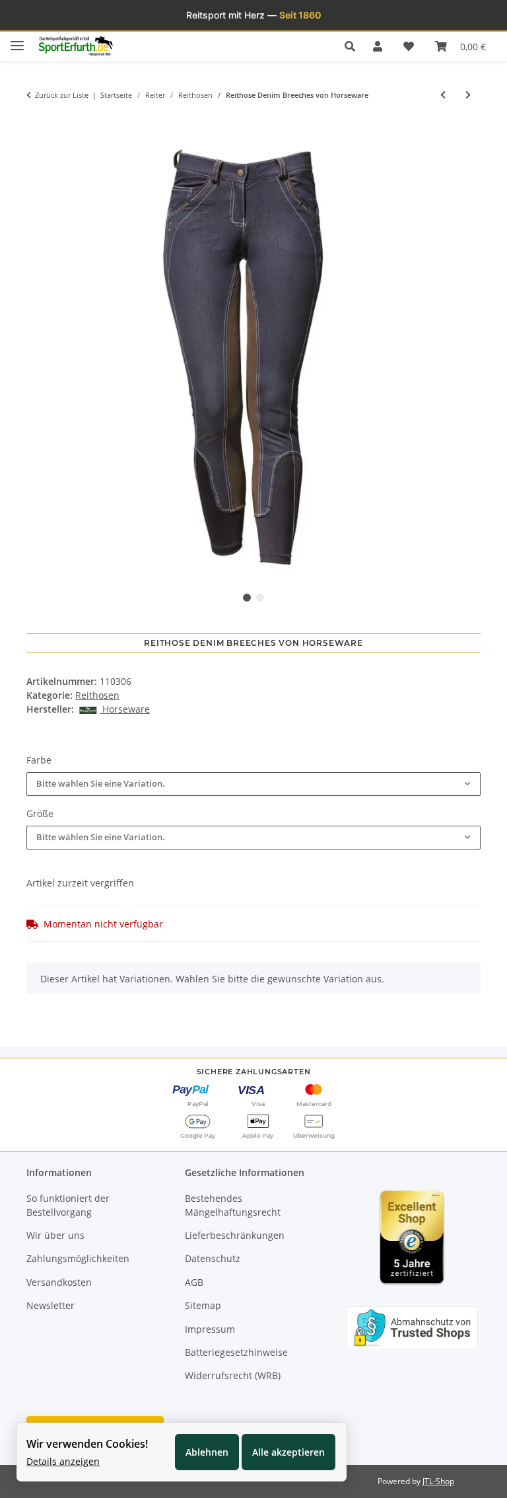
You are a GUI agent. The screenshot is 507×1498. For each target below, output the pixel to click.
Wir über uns (55, 1235)
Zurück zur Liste (61, 95)
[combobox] (253, 784)
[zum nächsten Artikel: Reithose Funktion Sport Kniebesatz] (468, 95)
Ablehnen (207, 1452)
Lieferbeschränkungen (235, 1235)
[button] (353, 46)
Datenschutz (212, 1258)
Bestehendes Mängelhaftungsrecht (233, 1205)
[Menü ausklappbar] (17, 40)
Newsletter (50, 1305)
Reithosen (97, 695)
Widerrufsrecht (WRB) (233, 1375)
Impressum (210, 1329)
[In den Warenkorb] (36, 123)
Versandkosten (59, 1282)
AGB (194, 1282)
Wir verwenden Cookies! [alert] (87, 1444)
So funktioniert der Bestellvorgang (68, 1205)
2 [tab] (260, 598)
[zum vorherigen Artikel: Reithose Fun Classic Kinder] (443, 95)
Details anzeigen (63, 1461)
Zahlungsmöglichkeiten (77, 1258)
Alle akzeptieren (288, 1452)
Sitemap (203, 1305)
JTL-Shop (438, 1481)
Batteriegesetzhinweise (236, 1352)
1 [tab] (247, 598)
